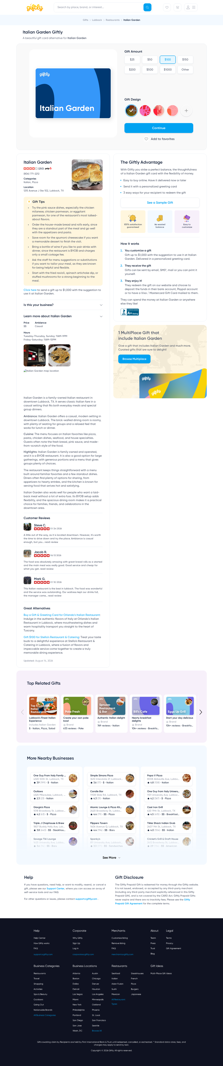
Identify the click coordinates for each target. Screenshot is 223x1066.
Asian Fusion (117, 984)
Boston (76, 978)
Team (153, 938)
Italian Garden (131, 20)
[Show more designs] (186, 110)
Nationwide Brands (43, 1010)
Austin (95, 973)
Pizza (133, 984)
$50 (149, 59)
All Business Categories (45, 1015)
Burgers (134, 989)
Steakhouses (137, 973)
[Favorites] (167, 7)
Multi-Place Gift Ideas (161, 973)
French (134, 978)
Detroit (76, 989)
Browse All (97, 1031)
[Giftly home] (34, 8)
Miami (75, 999)
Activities (38, 989)
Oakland (96, 1004)
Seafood (116, 973)
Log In (76, 948)
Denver (95, 984)
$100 (167, 59)
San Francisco (99, 1020)
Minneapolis (97, 999)
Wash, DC (77, 1031)
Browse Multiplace (134, 359)
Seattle (95, 1025)
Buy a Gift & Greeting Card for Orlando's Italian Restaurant (62, 615)
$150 (185, 59)
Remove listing (118, 943)
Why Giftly (78, 938)
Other (185, 69)
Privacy (169, 943)
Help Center (39, 938)
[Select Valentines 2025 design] (145, 110)
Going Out (39, 1004)
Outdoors (38, 999)
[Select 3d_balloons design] (159, 110)
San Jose (77, 1025)
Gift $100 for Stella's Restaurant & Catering (51, 637)
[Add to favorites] (158, 139)
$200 (132, 69)
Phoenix (96, 1010)
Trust (153, 948)
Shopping (38, 984)
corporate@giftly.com (83, 954)
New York (77, 1004)
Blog (153, 953)
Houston (96, 989)
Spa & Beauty (40, 994)
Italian (115, 978)
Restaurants (40, 973)
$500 (149, 69)
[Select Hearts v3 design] (172, 110)
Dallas (76, 984)
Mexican (116, 994)
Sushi (114, 989)
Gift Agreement (173, 948)
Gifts (85, 20)
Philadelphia (79, 1010)
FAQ (36, 948)
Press (153, 943)
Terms (169, 938)
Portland (77, 1015)
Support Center (55, 888)
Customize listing (120, 938)
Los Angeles (97, 994)
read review (51, 542)
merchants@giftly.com (122, 954)
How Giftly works (41, 943)
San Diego (78, 1020)
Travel (36, 978)
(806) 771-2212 (31, 174)
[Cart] (177, 7)
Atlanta (76, 973)
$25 (132, 59)
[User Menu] (191, 7)
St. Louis (96, 1015)
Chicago (96, 978)
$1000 (168, 69)
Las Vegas (78, 994)
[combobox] (103, 7)
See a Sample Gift (160, 203)
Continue (158, 128)
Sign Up (76, 943)
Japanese (136, 994)
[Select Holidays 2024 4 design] (131, 110)
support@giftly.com (86, 898)
